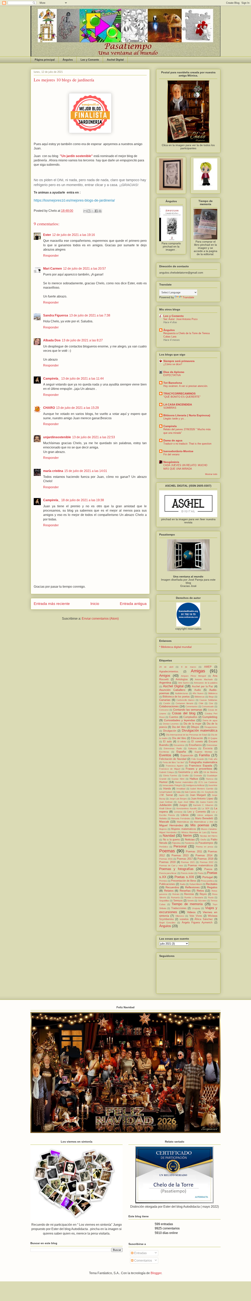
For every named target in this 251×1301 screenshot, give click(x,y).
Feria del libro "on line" (174, 762)
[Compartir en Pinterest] (100, 211)
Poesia (208, 869)
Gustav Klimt (178, 779)
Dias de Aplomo (173, 372)
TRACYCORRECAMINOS (179, 393)
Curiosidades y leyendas (179, 720)
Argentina (165, 682)
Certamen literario (184, 703)
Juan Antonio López (202, 798)
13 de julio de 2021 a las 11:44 (82, 378)
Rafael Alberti (195, 884)
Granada (198, 775)
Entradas (140, 1253)
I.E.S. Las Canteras (207, 782)
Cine (211, 703)
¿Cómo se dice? (172, 364)
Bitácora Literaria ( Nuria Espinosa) (186, 415)
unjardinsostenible (57, 437)
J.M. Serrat (166, 795)
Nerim (187, 835)
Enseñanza (195, 745)
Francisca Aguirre (175, 766)
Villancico (179, 916)
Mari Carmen (52, 268)
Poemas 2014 (204, 855)
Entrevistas (211, 745)
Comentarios (192, 706)
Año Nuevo (198, 693)
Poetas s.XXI (184, 877)
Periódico (163, 847)
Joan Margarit (198, 795)
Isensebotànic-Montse (178, 451)
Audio (197, 690)
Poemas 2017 (185, 858)
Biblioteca (212, 693)
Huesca (209, 779)
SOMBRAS (169, 407)
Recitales (211, 884)
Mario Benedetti (204, 818)
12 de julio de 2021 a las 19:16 (73, 234)
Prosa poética (207, 881)
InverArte (212, 785)
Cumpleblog (209, 716)
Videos (191, 912)
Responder (51, 255)
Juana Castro (206, 802)
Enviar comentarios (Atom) (100, 618)
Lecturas (178, 812)
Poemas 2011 (194, 851)
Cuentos (173, 717)
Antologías (182, 679)
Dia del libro (179, 727)
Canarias (164, 699)
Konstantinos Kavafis (186, 808)
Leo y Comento (90, 59)
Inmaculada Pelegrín (172, 785)
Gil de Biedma (210, 772)
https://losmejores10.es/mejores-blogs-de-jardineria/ (74, 200)
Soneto (190, 900)
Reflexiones (192, 887)
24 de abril (166, 667)
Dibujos (195, 727)
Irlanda (167, 788)
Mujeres (163, 829)
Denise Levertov (171, 724)
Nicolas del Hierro (208, 836)
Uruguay (196, 908)
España (181, 751)
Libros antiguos (205, 815)
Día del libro (179, 738)
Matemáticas (183, 822)
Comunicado (208, 706)
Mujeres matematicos (183, 829)
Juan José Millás (186, 802)
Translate (188, 297)
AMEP (208, 667)
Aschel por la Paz (202, 686)
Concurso (164, 710)
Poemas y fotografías (176, 869)
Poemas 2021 (188, 862)
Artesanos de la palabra (205, 683)
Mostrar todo (211, 474)
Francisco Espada (200, 765)
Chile (201, 703)
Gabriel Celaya (166, 772)
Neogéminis (171, 462)
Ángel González (167, 922)
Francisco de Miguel (169, 769)
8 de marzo (188, 667)
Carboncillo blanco (185, 700)
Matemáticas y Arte (203, 822)
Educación (197, 738)
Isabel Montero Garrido (201, 788)
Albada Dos (52, 340)
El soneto (197, 741)
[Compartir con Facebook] (96, 211)
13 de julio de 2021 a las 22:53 (93, 437)
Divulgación (169, 730)
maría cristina (53, 471)
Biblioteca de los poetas (176, 696)
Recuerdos (172, 887)
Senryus (178, 900)
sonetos (184, 919)
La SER (205, 808)
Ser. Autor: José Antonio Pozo (180, 319)
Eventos (165, 755)
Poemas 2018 (205, 858)
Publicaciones (167, 884)
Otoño (203, 839)
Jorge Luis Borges (178, 798)
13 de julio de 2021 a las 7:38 (89, 315)
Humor (163, 782)
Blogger (156, 1273)
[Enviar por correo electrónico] (85, 211)
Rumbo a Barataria (193, 897)
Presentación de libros (183, 880)
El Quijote (212, 738)
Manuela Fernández (181, 818)
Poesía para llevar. (168, 873)
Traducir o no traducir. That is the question (187, 443)
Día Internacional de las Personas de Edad (186, 735)
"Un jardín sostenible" (76, 156)
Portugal (207, 877)
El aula (167, 741)
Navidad (169, 835)
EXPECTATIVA (172, 375)
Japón (182, 795)
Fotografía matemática (203, 762)
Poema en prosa (204, 847)
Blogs (211, 697)
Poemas (167, 850)
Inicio (94, 604)
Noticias (190, 839)
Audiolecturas (181, 693)
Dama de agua (172, 440)
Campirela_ (51, 378)
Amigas (198, 670)
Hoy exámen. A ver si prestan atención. (185, 386)
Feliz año (212, 759)
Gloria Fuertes (170, 775)
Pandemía (189, 843)
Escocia (207, 748)
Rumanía (175, 897)
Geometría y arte (188, 772)
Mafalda (163, 818)
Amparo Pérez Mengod (193, 676)
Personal (180, 846)
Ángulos (68, 59)
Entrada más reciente (52, 604)
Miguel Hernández (171, 825)
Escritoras (164, 752)
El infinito (181, 741)
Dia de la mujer (193, 723)
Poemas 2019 (167, 862)
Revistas (189, 894)
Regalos (212, 887)
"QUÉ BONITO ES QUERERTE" (182, 396)
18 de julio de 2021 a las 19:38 (82, 500)
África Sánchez (204, 919)
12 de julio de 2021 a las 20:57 (84, 268)
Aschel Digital (115, 59)
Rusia (211, 897)
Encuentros (179, 745)
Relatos (169, 890)
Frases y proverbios (199, 768)
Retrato (175, 894)
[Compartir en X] (93, 211)
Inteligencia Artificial (195, 785)
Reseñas (185, 890)
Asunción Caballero (172, 689)
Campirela (170, 426)
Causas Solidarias (208, 700)
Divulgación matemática (199, 730)
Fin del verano (171, 454)
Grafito (185, 775)
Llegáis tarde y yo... (174, 418)
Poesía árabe (187, 873)
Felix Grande (197, 759)
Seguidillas (164, 900)
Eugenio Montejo (203, 752)
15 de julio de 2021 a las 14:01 (85, 471)
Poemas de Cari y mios (171, 865)
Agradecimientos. (169, 671)
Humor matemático (184, 782)
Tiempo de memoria (187, 904)
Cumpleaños (190, 717)
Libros (184, 814)
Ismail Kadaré (165, 792)
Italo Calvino (190, 792)
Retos (200, 890)
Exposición (187, 755)
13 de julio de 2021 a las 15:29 (77, 407)
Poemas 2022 (207, 862)
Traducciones (178, 908)
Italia (178, 792)
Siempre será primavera (179, 361)
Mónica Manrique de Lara (193, 832)
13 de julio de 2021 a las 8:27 (82, 340)
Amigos (164, 675)
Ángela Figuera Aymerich (197, 922)
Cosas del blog (184, 713)
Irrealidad (180, 788)
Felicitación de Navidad (172, 759)
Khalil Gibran (165, 808)
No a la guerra (171, 839)
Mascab (164, 821)
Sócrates (202, 900)
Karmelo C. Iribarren (203, 805)
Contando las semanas (187, 709)
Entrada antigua (133, 604)
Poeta (200, 873)
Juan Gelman (166, 802)
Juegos (183, 805)
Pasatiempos (205, 843)
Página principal (45, 59)
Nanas (214, 832)
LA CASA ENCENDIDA (177, 404)
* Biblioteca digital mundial (175, 646)
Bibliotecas (200, 697)
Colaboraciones (169, 706)
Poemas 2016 (166, 859)
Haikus (194, 778)
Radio (182, 884)
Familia (204, 755)
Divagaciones (210, 727)
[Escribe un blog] (89, 211)
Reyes (203, 894)
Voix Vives (195, 916)
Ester (47, 234)
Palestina (176, 843)
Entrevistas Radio (173, 748)
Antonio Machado (204, 679)
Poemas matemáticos (200, 865)
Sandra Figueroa (55, 315)
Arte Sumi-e (184, 683)
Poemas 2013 (180, 855)
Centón (166, 703)
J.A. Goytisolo (207, 792)
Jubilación (165, 804)
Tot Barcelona (172, 382)
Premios (163, 881)
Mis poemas (199, 825)
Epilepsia (192, 748)
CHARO (49, 407)
